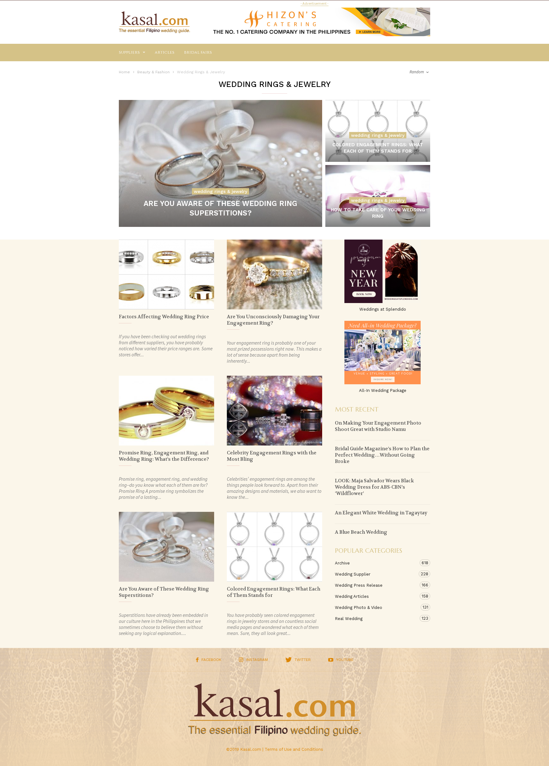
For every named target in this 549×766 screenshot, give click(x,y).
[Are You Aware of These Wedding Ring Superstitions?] (220, 163)
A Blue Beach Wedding (361, 532)
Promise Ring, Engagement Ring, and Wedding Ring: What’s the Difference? (164, 456)
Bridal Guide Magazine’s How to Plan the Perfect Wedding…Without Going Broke (382, 455)
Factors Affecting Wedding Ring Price (164, 317)
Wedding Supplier (376, 574)
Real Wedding (376, 618)
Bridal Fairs (198, 52)
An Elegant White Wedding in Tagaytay (381, 513)
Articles (164, 52)
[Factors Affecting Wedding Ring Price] (166, 274)
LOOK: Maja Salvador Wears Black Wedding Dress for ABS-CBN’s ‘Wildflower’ (374, 487)
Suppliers (129, 52)
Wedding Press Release (376, 585)
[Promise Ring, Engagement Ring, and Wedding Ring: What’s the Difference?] (166, 411)
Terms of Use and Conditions (294, 749)
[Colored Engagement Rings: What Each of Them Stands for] (377, 139)
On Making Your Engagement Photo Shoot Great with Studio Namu (378, 426)
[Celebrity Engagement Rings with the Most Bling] (274, 411)
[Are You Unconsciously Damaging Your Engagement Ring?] (274, 274)
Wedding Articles (376, 596)
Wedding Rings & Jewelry (220, 191)
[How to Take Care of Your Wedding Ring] (377, 204)
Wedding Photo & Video (376, 607)
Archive (376, 562)
